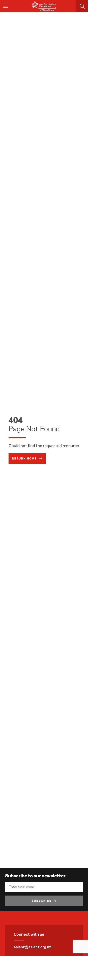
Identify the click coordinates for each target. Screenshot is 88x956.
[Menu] (6, 6)
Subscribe (42, 901)
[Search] (82, 6)
